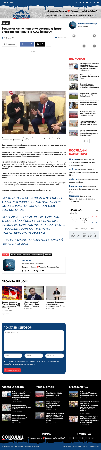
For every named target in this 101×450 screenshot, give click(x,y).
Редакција (26, 260)
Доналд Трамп (16, 254)
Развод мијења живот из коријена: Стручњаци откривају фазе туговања (88, 122)
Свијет (5, 23)
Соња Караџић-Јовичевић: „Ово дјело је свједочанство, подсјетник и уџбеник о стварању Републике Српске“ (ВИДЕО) (89, 406)
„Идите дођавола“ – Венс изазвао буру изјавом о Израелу (32, 304)
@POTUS (8, 198)
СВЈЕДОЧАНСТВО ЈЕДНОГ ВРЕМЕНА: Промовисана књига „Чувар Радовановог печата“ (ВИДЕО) (89, 419)
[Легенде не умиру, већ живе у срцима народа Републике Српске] (73, 114)
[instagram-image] (74, 35)
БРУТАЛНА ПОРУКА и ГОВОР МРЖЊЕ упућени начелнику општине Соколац (82, 162)
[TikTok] (90, 2)
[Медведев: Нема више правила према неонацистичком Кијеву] (56, 293)
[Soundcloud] (83, 2)
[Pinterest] (31, 270)
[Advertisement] (34, 70)
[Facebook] (76, 2)
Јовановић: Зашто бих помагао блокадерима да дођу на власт (83, 189)
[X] (94, 2)
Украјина (48, 254)
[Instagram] (79, 2)
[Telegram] (87, 2)
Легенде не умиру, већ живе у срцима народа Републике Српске (87, 113)
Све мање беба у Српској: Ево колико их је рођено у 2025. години (82, 199)
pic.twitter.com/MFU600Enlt (23, 232)
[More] (48, 44)
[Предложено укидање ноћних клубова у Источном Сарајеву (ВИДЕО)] (39, 404)
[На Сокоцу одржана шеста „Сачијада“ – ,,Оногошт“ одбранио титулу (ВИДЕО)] (73, 394)
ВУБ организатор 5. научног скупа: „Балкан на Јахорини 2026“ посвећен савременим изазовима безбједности (89, 67)
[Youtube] (97, 2)
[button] (96, 15)
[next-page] (7, 315)
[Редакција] (11, 265)
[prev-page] (3, 315)
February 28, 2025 (15, 243)
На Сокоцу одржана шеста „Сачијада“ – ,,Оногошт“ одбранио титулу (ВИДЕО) (89, 393)
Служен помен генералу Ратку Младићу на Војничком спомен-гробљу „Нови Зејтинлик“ (89, 132)
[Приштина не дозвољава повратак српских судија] (73, 105)
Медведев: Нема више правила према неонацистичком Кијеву (55, 304)
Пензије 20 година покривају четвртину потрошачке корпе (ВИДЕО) (89, 85)
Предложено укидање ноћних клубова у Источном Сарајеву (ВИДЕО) (53, 404)
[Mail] (28, 270)
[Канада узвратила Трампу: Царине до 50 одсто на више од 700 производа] (12, 293)
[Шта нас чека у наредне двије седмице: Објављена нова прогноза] (73, 96)
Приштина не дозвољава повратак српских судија (88, 103)
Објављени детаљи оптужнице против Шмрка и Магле (89, 76)
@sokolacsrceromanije (87, 23)
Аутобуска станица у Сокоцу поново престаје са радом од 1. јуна (83, 172)
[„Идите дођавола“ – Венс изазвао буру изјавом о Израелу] (34, 293)
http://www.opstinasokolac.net (32, 264)
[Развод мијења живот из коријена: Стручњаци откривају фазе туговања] (73, 123)
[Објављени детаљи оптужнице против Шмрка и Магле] (73, 77)
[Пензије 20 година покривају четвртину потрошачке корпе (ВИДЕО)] (73, 86)
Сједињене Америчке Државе (32, 254)
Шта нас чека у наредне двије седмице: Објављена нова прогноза (89, 94)
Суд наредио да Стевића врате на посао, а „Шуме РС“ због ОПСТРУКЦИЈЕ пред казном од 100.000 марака (55, 416)
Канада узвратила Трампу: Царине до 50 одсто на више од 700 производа (11, 305)
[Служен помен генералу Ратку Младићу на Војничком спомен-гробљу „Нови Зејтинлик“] (73, 133)
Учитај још (83, 141)
